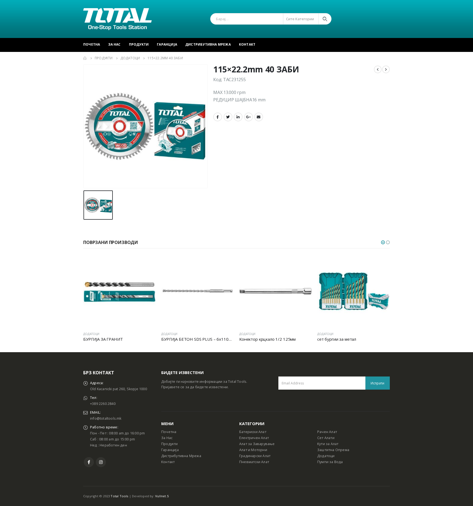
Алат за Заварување (257, 444)
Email (258, 117)
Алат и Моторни (253, 450)
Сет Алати (325, 438)
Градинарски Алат (254, 456)
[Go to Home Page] (85, 58)
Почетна (91, 44)
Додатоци (326, 456)
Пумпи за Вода (330, 462)
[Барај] (325, 18)
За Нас (114, 44)
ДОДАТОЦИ (91, 334)
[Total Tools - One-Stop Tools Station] (117, 19)
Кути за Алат (327, 444)
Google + (248, 117)
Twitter (228, 117)
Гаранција (167, 44)
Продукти (139, 44)
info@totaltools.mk (106, 418)
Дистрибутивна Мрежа (208, 44)
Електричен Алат (254, 438)
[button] (382, 242)
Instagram (101, 462)
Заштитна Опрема (333, 450)
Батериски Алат (252, 431)
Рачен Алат (327, 431)
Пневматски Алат (254, 462)
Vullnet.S (162, 496)
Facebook (217, 117)
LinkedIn (238, 117)
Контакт (247, 44)
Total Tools (119, 496)
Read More (147, 264)
